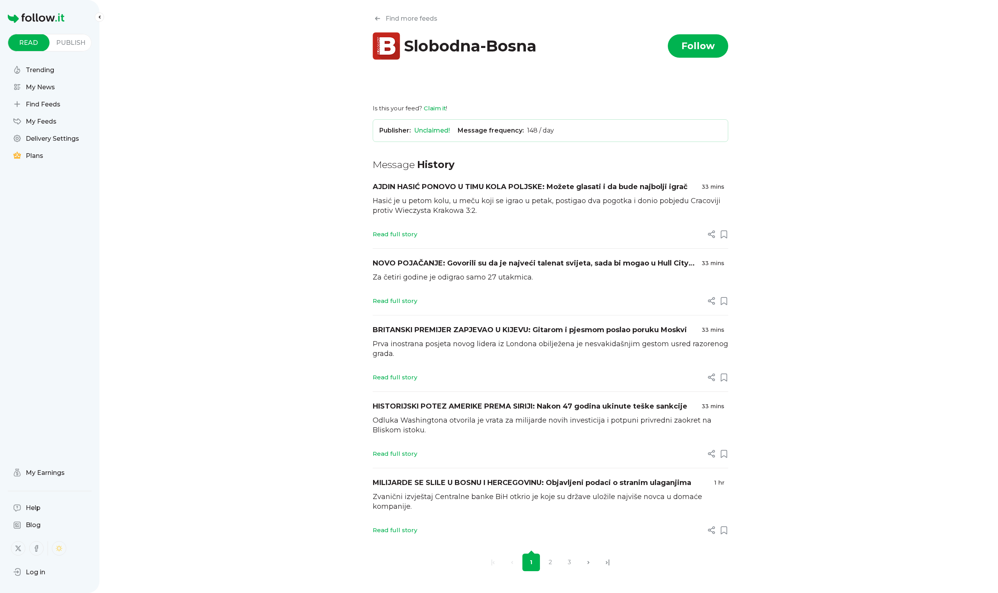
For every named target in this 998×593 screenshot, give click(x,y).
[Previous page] (512, 562)
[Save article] (724, 234)
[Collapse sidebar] (99, 17)
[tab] (29, 42)
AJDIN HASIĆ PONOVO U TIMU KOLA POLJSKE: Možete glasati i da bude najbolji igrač (530, 186)
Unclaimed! (432, 130)
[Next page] (588, 562)
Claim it (435, 108)
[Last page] (607, 562)
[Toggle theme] (59, 548)
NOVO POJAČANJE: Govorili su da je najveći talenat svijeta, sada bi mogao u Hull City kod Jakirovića (530, 264)
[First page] (493, 562)
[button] (29, 572)
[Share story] (711, 234)
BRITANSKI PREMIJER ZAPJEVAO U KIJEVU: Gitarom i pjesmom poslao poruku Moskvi (530, 330)
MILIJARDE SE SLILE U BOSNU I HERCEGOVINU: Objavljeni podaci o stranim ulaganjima (532, 482)
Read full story (395, 234)
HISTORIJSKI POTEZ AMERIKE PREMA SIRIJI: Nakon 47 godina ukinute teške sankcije (530, 406)
